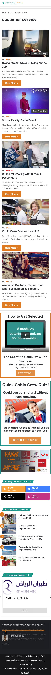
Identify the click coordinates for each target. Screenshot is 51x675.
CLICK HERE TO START (25, 440)
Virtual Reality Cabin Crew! (19, 120)
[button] (25, 335)
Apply (25, 610)
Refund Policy (25, 668)
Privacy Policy (10, 668)
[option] (25, 596)
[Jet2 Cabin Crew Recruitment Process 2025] (9, 561)
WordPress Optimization (25, 660)
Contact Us (25, 673)
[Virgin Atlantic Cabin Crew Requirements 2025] (9, 550)
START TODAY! (25, 373)
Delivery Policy (40, 668)
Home (7, 12)
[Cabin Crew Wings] (12, 3)
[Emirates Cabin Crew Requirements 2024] (9, 529)
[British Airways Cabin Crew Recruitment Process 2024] (9, 540)
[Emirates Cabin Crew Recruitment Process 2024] (9, 519)
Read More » (11, 83)
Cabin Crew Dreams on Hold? (20, 231)
